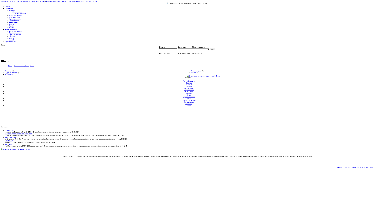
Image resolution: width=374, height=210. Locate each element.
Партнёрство (9, 74)
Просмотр (12, 10)
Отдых (189, 95)
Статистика (12, 36)
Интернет (189, 83)
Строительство (189, 102)
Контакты (360, 167)
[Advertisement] (187, 117)
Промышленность (189, 97)
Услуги (189, 105)
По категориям (17, 12)
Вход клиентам (14, 20)
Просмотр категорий (53, 1)
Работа (64, 1)
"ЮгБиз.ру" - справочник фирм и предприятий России (26, 1)
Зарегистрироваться (15, 15)
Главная (346, 167)
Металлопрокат (189, 88)
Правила (11, 24)
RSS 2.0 (11, 40)
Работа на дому (196, 71)
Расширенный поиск (15, 17)
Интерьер (189, 84)
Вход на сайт (93, 1)
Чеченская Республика (75, 1)
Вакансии (8, 71)
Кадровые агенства (11, 73)
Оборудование (189, 91)
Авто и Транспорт (189, 81)
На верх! (340, 167)
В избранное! (368, 167)
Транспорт (188, 104)
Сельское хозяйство (189, 100)
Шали (86, 1)
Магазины (189, 86)
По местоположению (19, 13)
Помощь (11, 27)
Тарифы (11, 26)
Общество (189, 93)
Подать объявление (15, 33)
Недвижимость (189, 90)
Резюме (193, 73)
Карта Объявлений (15, 34)
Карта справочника (15, 19)
